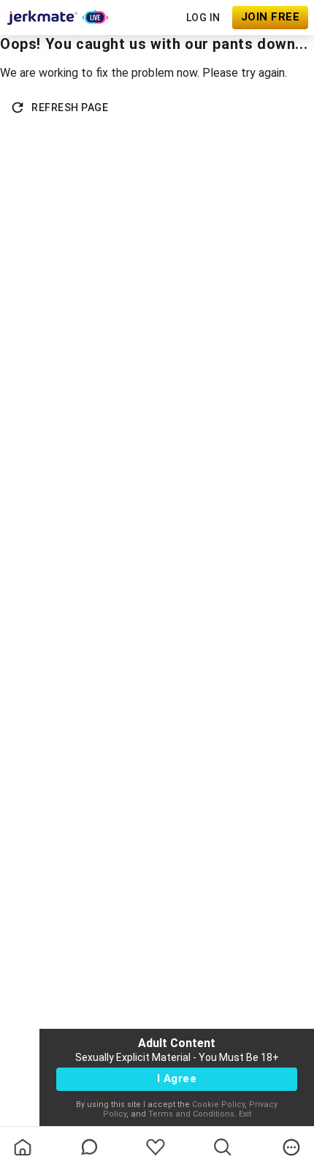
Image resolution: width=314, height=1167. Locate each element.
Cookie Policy (218, 1104)
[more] (291, 1147)
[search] (222, 1147)
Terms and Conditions (191, 1114)
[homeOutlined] (22, 1147)
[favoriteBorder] (155, 1147)
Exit (245, 1114)
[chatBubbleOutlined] (89, 1146)
